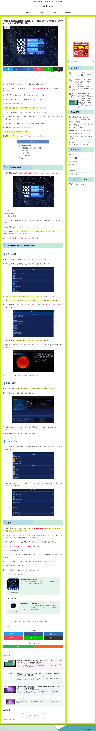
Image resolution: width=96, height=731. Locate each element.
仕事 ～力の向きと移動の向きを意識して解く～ (80, 138)
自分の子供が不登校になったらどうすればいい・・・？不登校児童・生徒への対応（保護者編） (80, 119)
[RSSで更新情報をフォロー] (48, 646)
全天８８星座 (25, 153)
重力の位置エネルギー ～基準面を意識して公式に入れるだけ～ (80, 126)
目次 (30, 142)
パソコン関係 (73, 158)
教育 (70, 167)
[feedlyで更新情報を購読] (18, 646)
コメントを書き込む (33, 715)
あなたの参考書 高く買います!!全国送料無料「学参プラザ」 (33, 621)
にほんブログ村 (79, 184)
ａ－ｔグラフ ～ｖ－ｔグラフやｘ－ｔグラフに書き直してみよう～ (80, 143)
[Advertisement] (33, 77)
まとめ (22, 158)
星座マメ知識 (25, 150)
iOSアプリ (6, 626)
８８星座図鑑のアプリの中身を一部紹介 (31, 148)
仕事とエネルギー (74, 161)
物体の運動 (72, 171)
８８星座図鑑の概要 (26, 145)
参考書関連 (72, 164)
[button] (92, 61)
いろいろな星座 (26, 155)
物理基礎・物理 (73, 174)
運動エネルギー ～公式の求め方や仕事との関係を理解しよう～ (80, 132)
